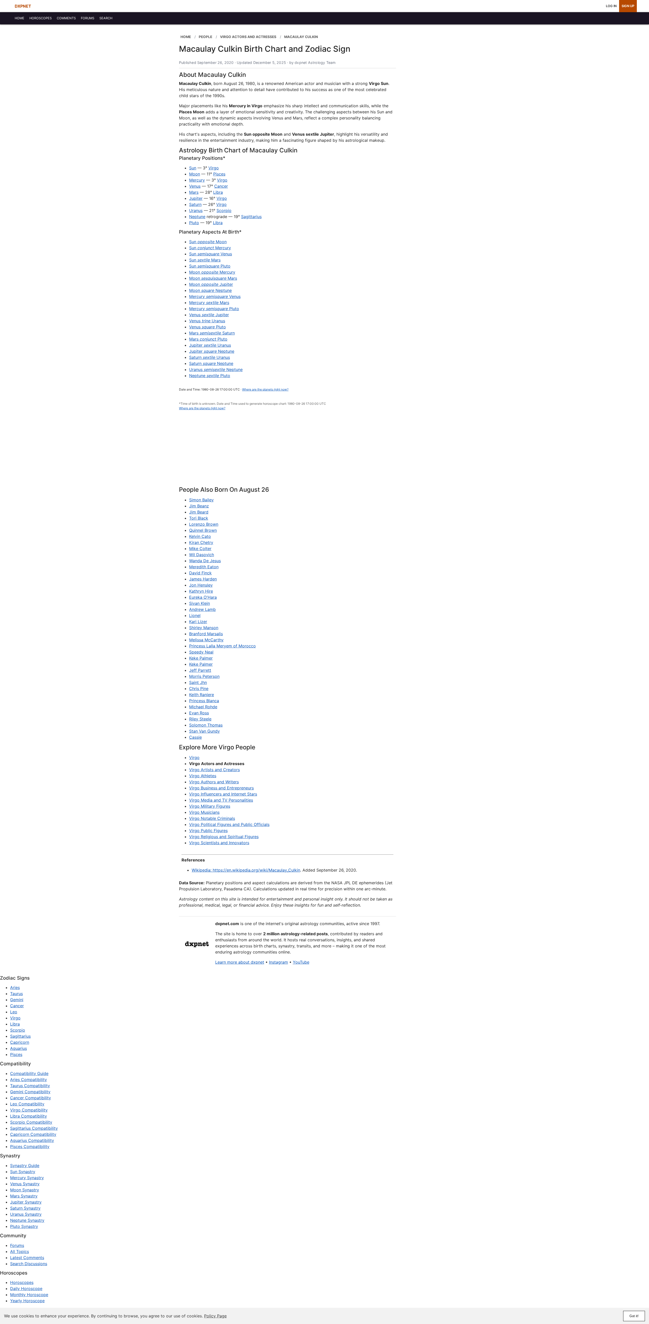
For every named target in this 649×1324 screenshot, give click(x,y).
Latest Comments (27, 1257)
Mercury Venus (215, 296)
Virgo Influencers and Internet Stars (223, 794)
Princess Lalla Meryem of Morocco (222, 645)
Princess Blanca (204, 700)
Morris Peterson (204, 676)
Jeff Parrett (200, 670)
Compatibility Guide (29, 1073)
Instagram (278, 962)
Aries (15, 987)
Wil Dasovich (201, 554)
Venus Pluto (207, 326)
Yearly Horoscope (27, 1300)
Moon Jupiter (211, 284)
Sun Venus (210, 253)
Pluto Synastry (24, 1226)
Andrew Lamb (202, 609)
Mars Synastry (24, 1195)
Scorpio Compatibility (31, 1122)
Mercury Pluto (214, 308)
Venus (195, 186)
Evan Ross (199, 712)
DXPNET (23, 6)
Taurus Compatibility (30, 1085)
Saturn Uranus (209, 357)
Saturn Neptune (211, 363)
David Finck (200, 572)
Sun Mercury (210, 247)
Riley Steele (200, 718)
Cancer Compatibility (30, 1097)
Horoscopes (21, 1282)
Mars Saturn (212, 333)
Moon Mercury (212, 272)
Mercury (197, 180)
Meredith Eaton (204, 566)
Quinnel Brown (203, 530)
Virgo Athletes (202, 775)
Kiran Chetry (201, 542)
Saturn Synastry (25, 1208)
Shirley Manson (203, 627)
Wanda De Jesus (205, 560)
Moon (194, 173)
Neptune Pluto (209, 375)
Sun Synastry (22, 1171)
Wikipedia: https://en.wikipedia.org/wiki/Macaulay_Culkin (246, 870)
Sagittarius (251, 216)
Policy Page (215, 1315)
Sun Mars (205, 259)
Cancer (221, 186)
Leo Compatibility (27, 1103)
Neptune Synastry (27, 1220)
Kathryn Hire (201, 591)
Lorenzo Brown (203, 524)
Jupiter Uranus (210, 345)
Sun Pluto (209, 266)
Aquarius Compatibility (32, 1140)
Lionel (195, 615)
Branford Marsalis (206, 633)
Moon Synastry (24, 1189)
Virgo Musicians (204, 812)
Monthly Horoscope (29, 1294)
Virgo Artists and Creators (214, 769)
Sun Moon (208, 241)
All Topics (19, 1251)
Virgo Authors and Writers (214, 781)
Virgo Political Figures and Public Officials (229, 824)
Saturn (195, 204)
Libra (218, 192)
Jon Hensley (201, 585)
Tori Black (198, 518)
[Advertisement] (287, 451)
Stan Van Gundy (204, 731)
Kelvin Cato (200, 536)
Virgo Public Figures (208, 830)
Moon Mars (213, 278)
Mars (194, 192)
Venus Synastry (25, 1183)
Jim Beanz (199, 505)
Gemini (16, 999)
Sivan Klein (199, 603)
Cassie (195, 737)
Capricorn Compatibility (33, 1134)
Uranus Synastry (26, 1214)
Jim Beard (198, 512)
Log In (611, 6)
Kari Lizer (198, 621)
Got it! (634, 1316)
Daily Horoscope (26, 1288)
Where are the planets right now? (265, 389)
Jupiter (196, 198)
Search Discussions (28, 1263)
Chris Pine (198, 688)
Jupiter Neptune (211, 351)
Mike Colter (200, 548)
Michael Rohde (203, 706)
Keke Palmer (201, 658)
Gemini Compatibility (30, 1091)
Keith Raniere (201, 694)
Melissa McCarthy (206, 639)
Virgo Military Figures (209, 806)
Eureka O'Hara (203, 597)
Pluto (194, 222)
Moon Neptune (210, 290)
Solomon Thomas (206, 725)
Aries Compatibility (28, 1079)
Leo (13, 1011)
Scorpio (224, 210)
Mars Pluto (208, 339)
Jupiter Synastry (26, 1202)
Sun (192, 167)
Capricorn (19, 1042)
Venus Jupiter (209, 314)
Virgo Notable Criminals (212, 818)
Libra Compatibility (28, 1116)
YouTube (301, 962)
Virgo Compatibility (29, 1110)
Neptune (197, 216)
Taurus (16, 993)
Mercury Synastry (27, 1177)
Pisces (219, 173)
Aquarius (18, 1048)
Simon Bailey (201, 499)
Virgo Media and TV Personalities (221, 800)
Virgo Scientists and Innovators (219, 842)
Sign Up (628, 6)
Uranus (196, 210)
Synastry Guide (24, 1165)
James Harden (203, 578)
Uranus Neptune (216, 369)
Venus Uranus (207, 320)
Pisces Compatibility (29, 1146)
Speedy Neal (201, 652)
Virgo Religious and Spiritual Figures (224, 836)
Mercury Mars (209, 302)
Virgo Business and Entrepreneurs (221, 787)
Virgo (213, 167)
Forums (17, 1245)
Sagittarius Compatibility (34, 1128)
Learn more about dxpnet (239, 962)
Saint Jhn (198, 682)
